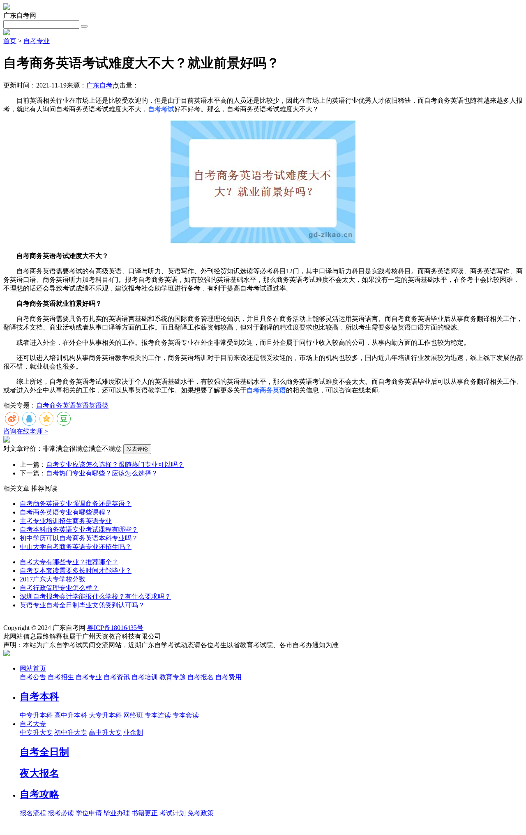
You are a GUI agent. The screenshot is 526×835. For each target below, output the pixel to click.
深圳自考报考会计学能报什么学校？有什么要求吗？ (95, 596)
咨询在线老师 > (25, 431)
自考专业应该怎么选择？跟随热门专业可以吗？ (115, 464)
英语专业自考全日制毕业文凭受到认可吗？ (82, 605)
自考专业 (36, 40)
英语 (82, 405)
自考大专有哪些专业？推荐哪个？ (69, 561)
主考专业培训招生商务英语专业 (66, 520)
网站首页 (33, 668)
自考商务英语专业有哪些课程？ (66, 512)
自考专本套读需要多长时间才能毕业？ (76, 570)
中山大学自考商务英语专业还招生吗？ (76, 546)
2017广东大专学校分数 (52, 579)
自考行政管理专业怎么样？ (59, 587)
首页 (9, 40)
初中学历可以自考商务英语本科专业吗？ (79, 538)
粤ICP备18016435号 (115, 627)
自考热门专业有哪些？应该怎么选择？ (102, 473)
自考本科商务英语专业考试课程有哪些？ (79, 529)
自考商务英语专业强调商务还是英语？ (76, 503)
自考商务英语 (56, 405)
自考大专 (33, 723)
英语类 (98, 405)
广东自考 (99, 85)
